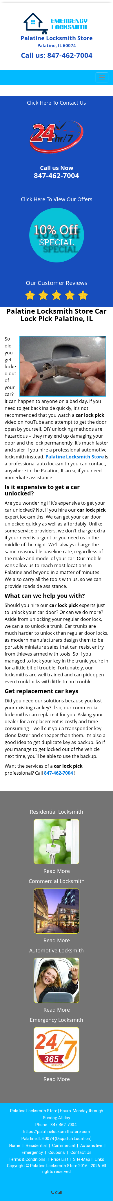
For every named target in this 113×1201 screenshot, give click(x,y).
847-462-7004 (69, 55)
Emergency (32, 1152)
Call (58, 1192)
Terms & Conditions (27, 1159)
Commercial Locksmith (57, 881)
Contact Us (81, 1152)
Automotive (91, 1145)
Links (99, 1159)
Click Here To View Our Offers (56, 199)
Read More (56, 870)
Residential (36, 1145)
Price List (59, 1159)
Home (14, 1145)
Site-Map (81, 1159)
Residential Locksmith (56, 811)
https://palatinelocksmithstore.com (56, 1131)
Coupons (56, 1152)
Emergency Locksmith (56, 1019)
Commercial (63, 1145)
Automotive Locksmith (56, 950)
